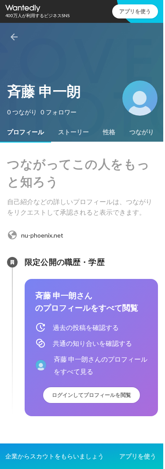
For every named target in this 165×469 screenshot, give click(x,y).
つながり (141, 132)
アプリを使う (135, 11)
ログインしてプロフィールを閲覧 (91, 395)
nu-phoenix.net (42, 235)
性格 (109, 132)
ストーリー (73, 132)
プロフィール (25, 132)
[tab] (25, 132)
